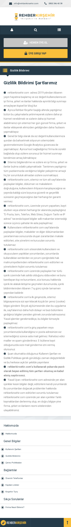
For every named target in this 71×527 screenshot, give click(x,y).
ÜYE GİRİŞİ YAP (37, 53)
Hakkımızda (11, 434)
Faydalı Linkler (12, 485)
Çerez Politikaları (13, 463)
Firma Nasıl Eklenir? (14, 507)
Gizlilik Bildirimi (12, 456)
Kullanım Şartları (13, 449)
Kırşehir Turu (11, 492)
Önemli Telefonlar (14, 478)
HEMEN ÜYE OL (38, 42)
